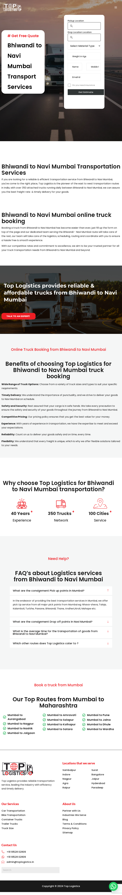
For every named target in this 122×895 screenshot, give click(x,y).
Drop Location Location (80, 32)
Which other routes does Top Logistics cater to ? (45, 643)
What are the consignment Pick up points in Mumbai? (48, 590)
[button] (61, 590)
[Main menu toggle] (115, 7)
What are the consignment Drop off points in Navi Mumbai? (52, 621)
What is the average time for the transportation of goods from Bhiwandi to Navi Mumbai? (55, 632)
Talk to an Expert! (18, 316)
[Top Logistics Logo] (17, 769)
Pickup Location (76, 20)
